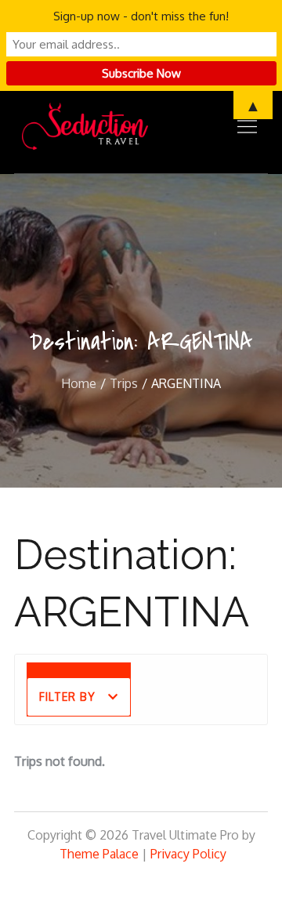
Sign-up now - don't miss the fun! (141, 16)
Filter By (67, 696)
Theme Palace (99, 854)
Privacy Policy (188, 854)
